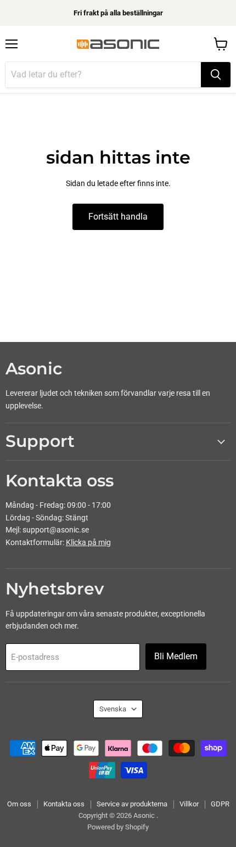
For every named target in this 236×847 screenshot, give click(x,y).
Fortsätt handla (118, 216)
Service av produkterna (132, 804)
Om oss (19, 804)
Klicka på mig (88, 542)
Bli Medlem (176, 656)
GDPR (220, 804)
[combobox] (103, 74)
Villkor (189, 804)
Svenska (112, 709)
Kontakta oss (64, 804)
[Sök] (216, 74)
